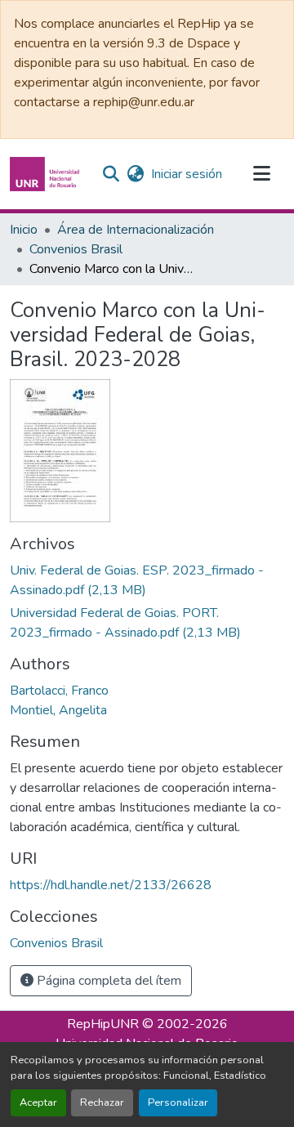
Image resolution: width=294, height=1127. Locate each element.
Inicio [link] (24, 230)
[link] (147, 580)
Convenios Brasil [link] (75, 249)
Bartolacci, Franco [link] (59, 691)
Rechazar (102, 1102)
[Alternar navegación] (261, 174)
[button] (46, 174)
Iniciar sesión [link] (186, 174)
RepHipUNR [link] (103, 1024)
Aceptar (38, 1102)
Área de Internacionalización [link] (135, 230)
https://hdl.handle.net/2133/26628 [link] (111, 885)
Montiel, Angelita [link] (58, 710)
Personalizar (178, 1102)
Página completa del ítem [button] (107, 981)
